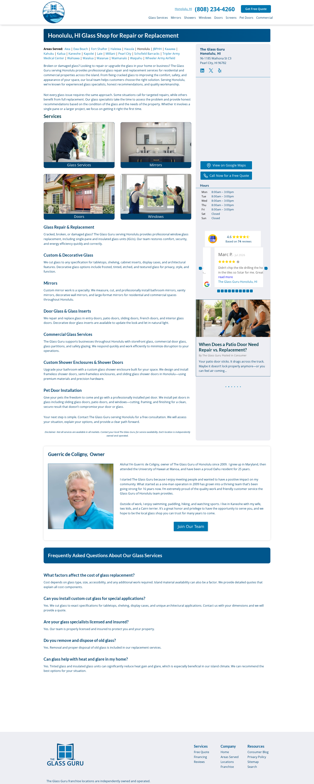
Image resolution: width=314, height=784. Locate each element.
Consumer (240, 355)
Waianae (102, 58)
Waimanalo (119, 58)
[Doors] (79, 197)
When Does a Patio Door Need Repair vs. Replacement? (229, 347)
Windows (205, 18)
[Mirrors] (156, 145)
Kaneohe (75, 54)
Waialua (88, 58)
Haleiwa (115, 49)
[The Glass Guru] (65, 754)
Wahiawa (73, 58)
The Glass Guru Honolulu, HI (228, 282)
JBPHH (157, 49)
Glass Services (158, 18)
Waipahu (136, 58)
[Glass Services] (79, 145)
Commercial (264, 18)
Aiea (67, 49)
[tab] (226, 387)
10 (251, 291)
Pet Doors (246, 18)
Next (266, 268)
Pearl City (124, 54)
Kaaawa (170, 49)
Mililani (110, 54)
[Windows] (156, 197)
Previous (200, 268)
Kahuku (49, 54)
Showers (190, 18)
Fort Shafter (99, 49)
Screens (231, 18)
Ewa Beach (80, 49)
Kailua (61, 54)
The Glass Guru (211, 355)
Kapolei (89, 54)
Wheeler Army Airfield (160, 58)
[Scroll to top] (307, 750)
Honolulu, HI (183, 9)
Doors (218, 18)
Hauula (129, 49)
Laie (99, 54)
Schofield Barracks (147, 54)
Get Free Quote (256, 9)
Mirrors (176, 18)
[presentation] (233, 318)
